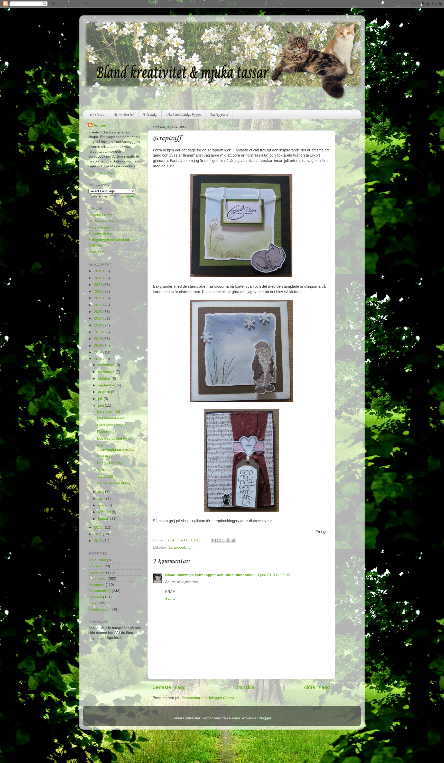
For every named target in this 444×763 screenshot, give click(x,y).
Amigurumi (97, 560)
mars (102, 505)
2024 (98, 285)
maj (101, 492)
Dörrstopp (105, 456)
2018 (98, 325)
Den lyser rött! (108, 411)
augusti (104, 392)
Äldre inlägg (317, 687)
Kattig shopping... (111, 463)
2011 (98, 534)
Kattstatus (96, 252)
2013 (98, 359)
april (102, 499)
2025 (98, 278)
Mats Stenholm (100, 227)
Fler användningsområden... (118, 447)
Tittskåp (150, 114)
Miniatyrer (96, 585)
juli (101, 399)
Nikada (234, 718)
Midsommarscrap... (112, 418)
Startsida (96, 114)
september (107, 385)
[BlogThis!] (218, 540)
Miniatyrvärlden (100, 233)
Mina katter (123, 114)
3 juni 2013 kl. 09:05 (273, 575)
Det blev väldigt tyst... (114, 438)
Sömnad (95, 597)
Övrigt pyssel (98, 609)
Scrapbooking (179, 547)
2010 (98, 541)
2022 (98, 298)
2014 (98, 352)
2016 (98, 339)
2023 (98, 291)
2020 (98, 312)
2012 (98, 527)
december (107, 365)
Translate (126, 196)
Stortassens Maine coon (108, 221)
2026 (98, 271)
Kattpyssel (219, 114)
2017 (98, 332)
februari (105, 512)
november (107, 372)
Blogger (265, 718)
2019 (98, 318)
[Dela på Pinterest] (233, 540)
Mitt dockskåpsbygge (183, 114)
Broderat (95, 566)
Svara (170, 599)
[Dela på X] (223, 540)
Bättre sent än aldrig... (115, 483)
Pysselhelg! (106, 432)
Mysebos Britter (101, 215)
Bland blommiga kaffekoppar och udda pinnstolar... (210, 575)
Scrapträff (105, 476)
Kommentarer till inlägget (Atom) (207, 698)
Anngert (101, 125)
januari (104, 519)
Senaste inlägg (169, 687)
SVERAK (95, 246)
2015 (98, 346)
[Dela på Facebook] (228, 540)
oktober (105, 378)
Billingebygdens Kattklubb (109, 240)
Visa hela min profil (103, 173)
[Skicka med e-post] (213, 540)
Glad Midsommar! (111, 425)
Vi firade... (105, 470)
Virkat (93, 603)
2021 (98, 305)
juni (101, 405)
